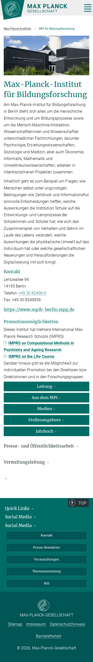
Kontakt (47, 535)
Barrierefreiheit (48, 636)
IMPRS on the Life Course (31, 356)
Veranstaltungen (46, 559)
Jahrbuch (45, 431)
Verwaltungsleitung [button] (25, 462)
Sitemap (15, 624)
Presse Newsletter (46, 547)
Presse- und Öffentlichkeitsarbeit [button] (39, 446)
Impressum (36, 624)
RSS (46, 583)
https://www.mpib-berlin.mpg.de (39, 309)
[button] (46, 478)
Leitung (44, 386)
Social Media (19, 516)
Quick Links (18, 508)
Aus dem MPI (45, 397)
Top (82, 503)
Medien (44, 408)
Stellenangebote (44, 419)
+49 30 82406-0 (32, 293)
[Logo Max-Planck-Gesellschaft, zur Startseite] (39, 10)
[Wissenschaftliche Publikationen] (46, 481)
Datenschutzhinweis (67, 624)
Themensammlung (46, 571)
